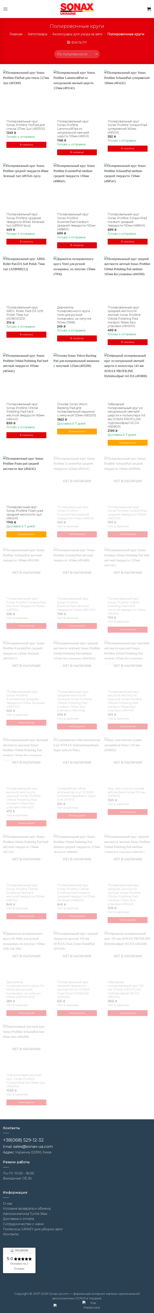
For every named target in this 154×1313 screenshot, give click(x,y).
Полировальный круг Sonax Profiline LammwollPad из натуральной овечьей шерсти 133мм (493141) (73, 129)
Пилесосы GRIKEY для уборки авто (33, 1229)
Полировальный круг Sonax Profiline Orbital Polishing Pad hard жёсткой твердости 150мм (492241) (25, 892)
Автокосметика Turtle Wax (25, 1214)
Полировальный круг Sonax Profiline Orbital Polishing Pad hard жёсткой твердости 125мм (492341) (126, 606)
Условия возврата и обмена (27, 1208)
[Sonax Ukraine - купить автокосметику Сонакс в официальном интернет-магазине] (77, 9)
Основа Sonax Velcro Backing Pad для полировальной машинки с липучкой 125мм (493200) (76, 409)
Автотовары (38, 34)
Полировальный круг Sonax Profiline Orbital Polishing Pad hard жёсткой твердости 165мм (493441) (25, 411)
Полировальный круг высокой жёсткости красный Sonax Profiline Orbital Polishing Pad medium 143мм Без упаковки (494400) (23, 798)
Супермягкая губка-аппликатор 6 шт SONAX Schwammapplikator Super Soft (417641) (76, 794)
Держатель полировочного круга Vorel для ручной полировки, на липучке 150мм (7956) (74, 315)
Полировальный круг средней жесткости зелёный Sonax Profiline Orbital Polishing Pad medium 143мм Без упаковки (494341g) (74, 701)
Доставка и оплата (18, 1219)
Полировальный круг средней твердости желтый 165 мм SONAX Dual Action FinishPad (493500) (73, 989)
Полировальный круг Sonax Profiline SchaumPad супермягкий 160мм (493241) (127, 127)
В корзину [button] (26, 144)
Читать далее (77, 534)
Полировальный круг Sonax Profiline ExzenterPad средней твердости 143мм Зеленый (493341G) (25, 699)
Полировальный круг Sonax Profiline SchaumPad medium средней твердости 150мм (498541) (127, 219)
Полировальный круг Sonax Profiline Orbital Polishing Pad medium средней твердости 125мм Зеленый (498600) (76, 892)
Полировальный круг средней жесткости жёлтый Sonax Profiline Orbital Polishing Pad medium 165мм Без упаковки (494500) (124, 317)
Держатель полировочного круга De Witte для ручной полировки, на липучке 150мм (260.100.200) (25, 989)
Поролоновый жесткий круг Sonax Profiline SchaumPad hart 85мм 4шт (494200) (25, 1080)
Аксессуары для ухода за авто (77, 34)
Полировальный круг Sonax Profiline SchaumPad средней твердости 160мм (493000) (127, 512)
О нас (7, 1203)
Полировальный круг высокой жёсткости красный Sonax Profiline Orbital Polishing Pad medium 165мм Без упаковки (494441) (125, 701)
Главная (16, 34)
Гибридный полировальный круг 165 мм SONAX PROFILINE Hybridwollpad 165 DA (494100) (126, 989)
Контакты (11, 1234)
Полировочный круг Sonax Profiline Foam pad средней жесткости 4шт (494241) (24, 512)
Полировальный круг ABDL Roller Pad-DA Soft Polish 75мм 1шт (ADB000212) (24, 313)
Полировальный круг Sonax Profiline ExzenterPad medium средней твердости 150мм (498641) (76, 221)
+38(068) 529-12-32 (23, 1140)
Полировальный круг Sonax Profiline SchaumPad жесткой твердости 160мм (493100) (26, 604)
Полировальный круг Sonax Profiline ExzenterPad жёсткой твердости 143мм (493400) (76, 604)
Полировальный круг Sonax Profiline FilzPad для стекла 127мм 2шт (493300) (25, 125)
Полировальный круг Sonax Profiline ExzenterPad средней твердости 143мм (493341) (75, 512)
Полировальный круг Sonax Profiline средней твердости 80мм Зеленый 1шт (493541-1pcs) (25, 219)
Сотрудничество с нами (23, 1224)
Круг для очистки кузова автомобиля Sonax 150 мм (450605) (126, 792)
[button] (5, 9)
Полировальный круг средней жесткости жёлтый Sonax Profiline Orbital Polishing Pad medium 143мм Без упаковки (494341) (124, 894)
